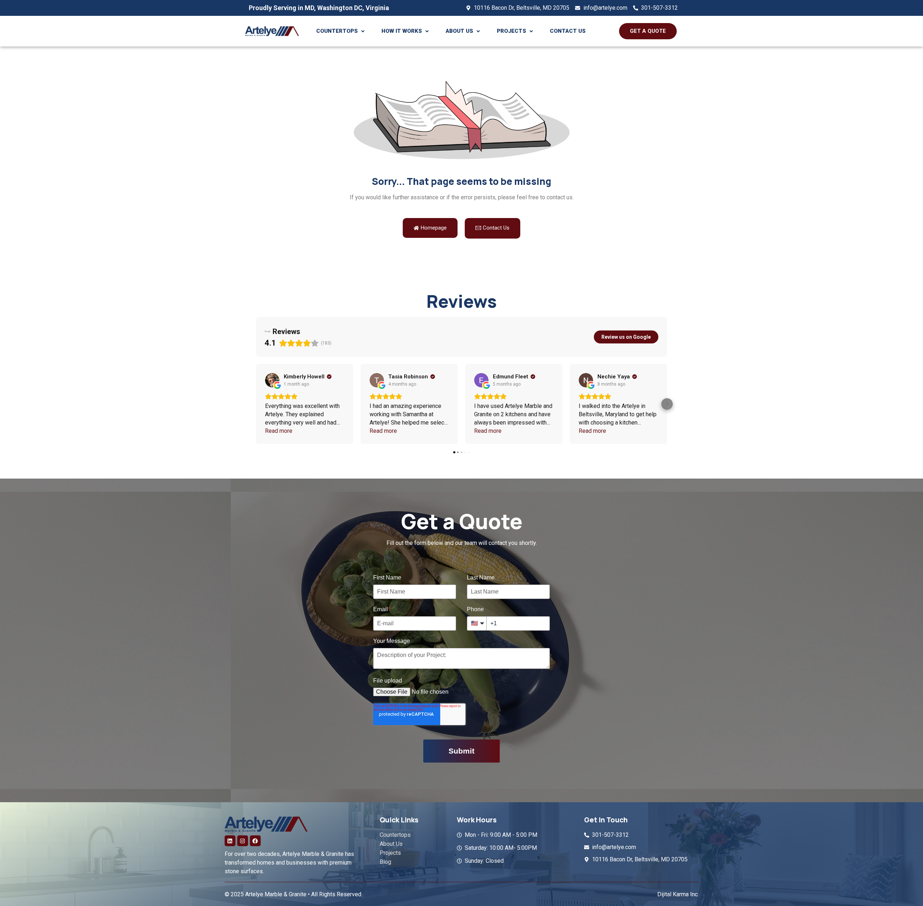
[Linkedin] (230, 840)
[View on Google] (272, 380)
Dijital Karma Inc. (678, 894)
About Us (459, 31)
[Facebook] (255, 840)
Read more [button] (278, 430)
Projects (511, 31)
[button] (340, 31)
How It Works (401, 31)
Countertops (337, 31)
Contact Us (568, 31)
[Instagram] (242, 840)
